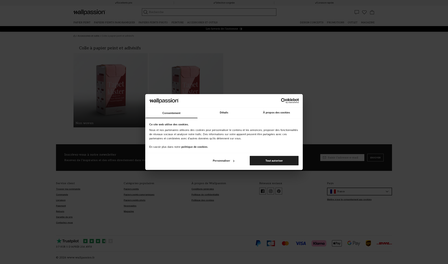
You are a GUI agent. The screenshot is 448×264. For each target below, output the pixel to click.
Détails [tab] (224, 112)
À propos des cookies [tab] (276, 112)
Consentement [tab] (171, 112)
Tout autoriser (274, 160)
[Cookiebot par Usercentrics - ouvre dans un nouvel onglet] (283, 100)
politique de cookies (194, 146)
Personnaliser (221, 160)
